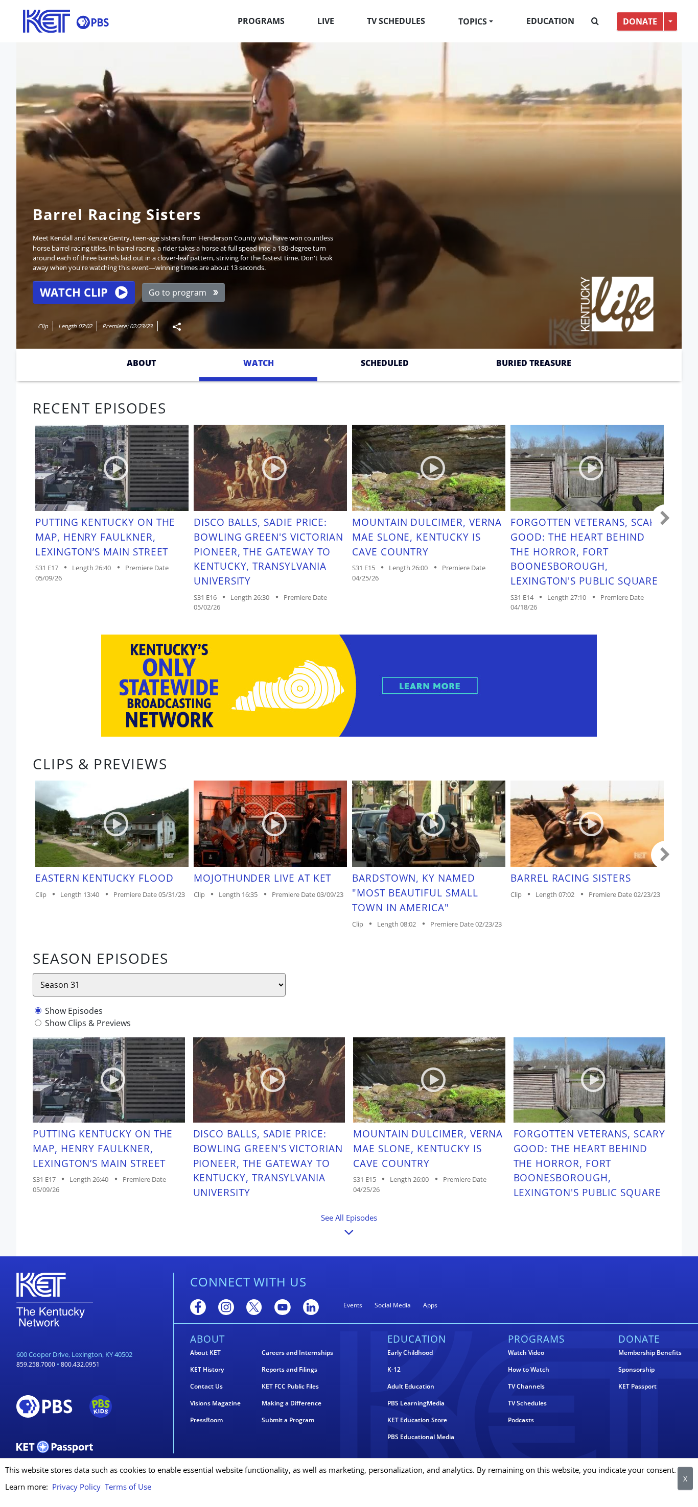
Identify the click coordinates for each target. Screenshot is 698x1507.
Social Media (393, 1305)
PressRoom (206, 1420)
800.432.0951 (80, 1364)
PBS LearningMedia (416, 1403)
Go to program (177, 292)
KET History (207, 1370)
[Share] (172, 326)
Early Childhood (410, 1353)
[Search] (595, 21)
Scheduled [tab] (385, 363)
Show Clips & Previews (88, 1023)
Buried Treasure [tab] (533, 363)
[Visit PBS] (92, 22)
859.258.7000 (35, 1364)
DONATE (640, 21)
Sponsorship (636, 1370)
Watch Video (526, 1353)
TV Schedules (396, 21)
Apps (430, 1305)
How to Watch (528, 1370)
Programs (261, 21)
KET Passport (637, 1386)
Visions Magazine (215, 1403)
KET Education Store (417, 1420)
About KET (205, 1353)
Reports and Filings (289, 1370)
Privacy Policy (76, 1486)
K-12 (394, 1370)
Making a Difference (291, 1403)
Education (550, 21)
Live (325, 21)
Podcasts (521, 1420)
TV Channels (526, 1386)
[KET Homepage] (46, 21)
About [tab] (141, 363)
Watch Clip (74, 292)
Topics (472, 21)
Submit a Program (288, 1420)
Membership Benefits (650, 1353)
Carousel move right (665, 518)
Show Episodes (74, 1010)
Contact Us (206, 1386)
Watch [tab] (258, 363)
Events (352, 1305)
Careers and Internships (297, 1353)
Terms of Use (128, 1486)
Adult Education (410, 1386)
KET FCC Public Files (290, 1386)
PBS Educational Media (420, 1437)
